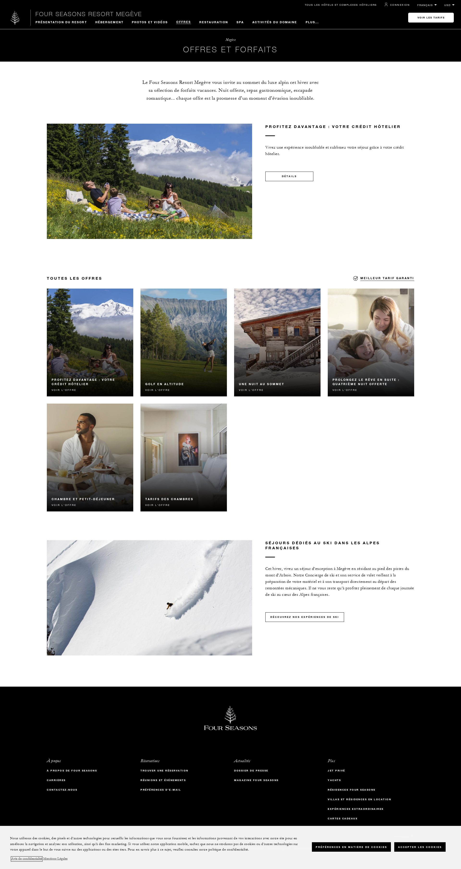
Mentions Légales (55, 859)
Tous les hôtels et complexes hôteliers (341, 4)
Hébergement (109, 22)
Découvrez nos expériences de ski (304, 617)
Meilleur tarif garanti (387, 278)
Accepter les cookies (420, 846)
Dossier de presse (251, 770)
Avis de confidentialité (26, 859)
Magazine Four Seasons (256, 780)
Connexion (400, 4)
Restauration (213, 22)
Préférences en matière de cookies (351, 846)
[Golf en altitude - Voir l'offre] (183, 342)
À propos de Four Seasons (72, 770)
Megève (230, 39)
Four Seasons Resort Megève (89, 14)
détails (289, 176)
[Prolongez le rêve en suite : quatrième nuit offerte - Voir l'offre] (371, 342)
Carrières (56, 780)
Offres (183, 22)
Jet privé (336, 770)
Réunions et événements (163, 780)
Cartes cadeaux (343, 818)
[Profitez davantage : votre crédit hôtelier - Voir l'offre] (90, 342)
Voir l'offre (64, 389)
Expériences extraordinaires (356, 809)
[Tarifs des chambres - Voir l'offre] (183, 457)
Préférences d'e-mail (160, 789)
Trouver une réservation (164, 770)
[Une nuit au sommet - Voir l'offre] (277, 342)
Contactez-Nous (62, 789)
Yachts (334, 780)
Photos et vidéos (150, 22)
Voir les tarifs (431, 17)
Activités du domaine (274, 22)
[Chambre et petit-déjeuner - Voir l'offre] (90, 457)
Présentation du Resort (61, 22)
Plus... (312, 22)
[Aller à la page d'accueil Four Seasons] (15, 17)
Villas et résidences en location (359, 799)
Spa (240, 22)
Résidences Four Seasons (352, 789)
